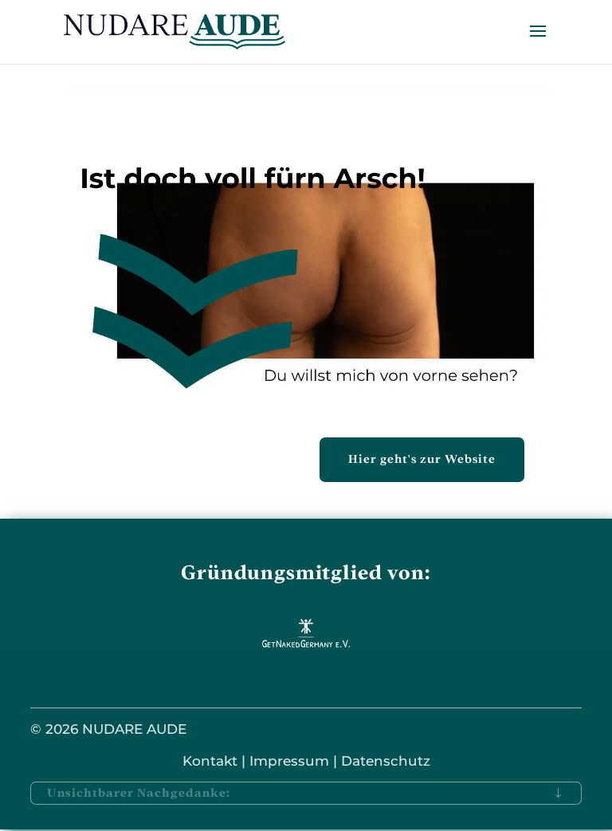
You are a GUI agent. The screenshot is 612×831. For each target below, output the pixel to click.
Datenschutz (385, 761)
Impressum (289, 761)
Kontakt (209, 761)
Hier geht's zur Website (422, 459)
